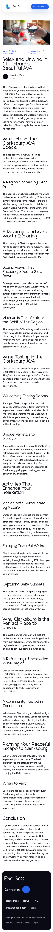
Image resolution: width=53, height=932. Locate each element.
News (26, 900)
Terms (27, 922)
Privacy (19, 922)
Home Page (12, 900)
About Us (9, 922)
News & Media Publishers (10, 52)
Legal (35, 922)
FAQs (37, 900)
